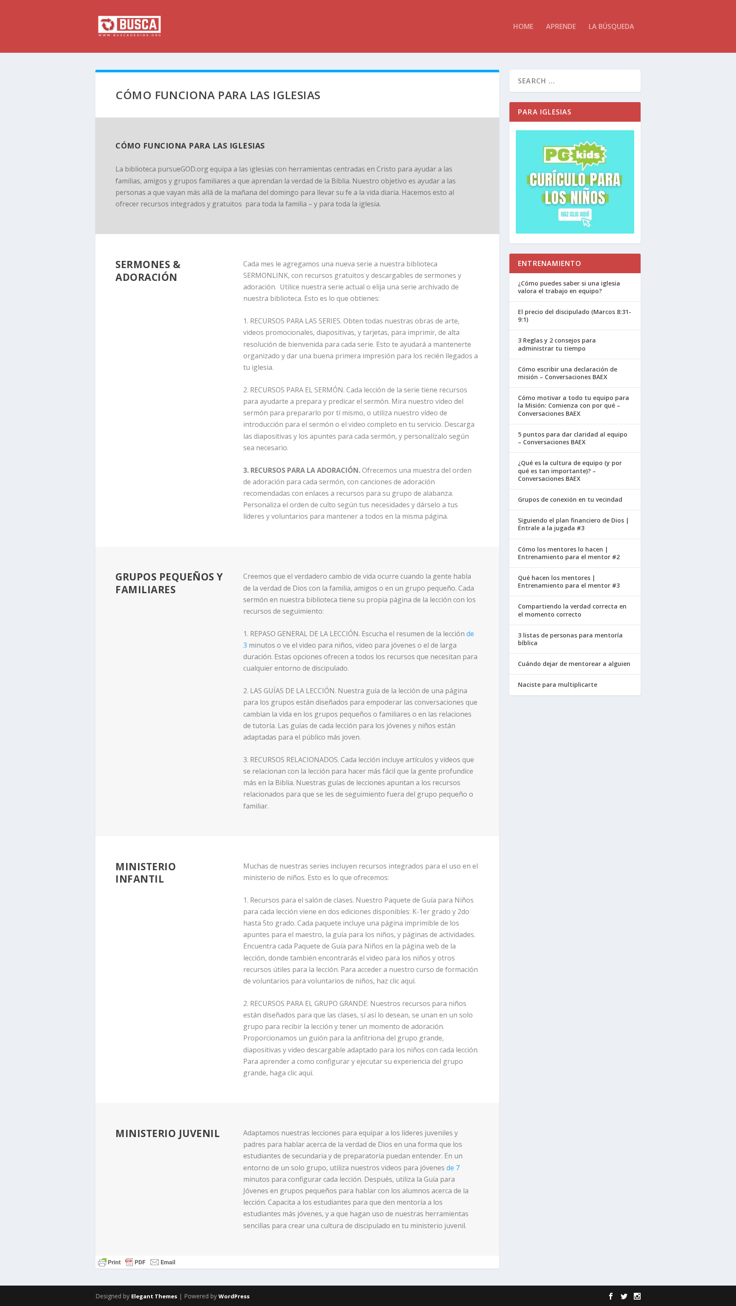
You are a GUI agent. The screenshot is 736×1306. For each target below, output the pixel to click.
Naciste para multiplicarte (557, 684)
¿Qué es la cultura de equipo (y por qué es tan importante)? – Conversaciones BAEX (570, 470)
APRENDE (561, 27)
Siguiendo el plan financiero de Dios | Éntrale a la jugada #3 (573, 524)
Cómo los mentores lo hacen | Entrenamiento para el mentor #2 (569, 553)
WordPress (234, 1296)
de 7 (453, 1167)
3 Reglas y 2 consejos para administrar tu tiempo (557, 344)
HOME (523, 27)
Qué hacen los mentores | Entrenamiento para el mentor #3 (569, 581)
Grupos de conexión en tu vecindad (570, 499)
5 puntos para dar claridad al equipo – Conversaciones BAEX (572, 438)
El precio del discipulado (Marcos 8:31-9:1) (574, 315)
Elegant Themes (154, 1296)
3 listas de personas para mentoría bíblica (570, 639)
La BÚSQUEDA (611, 27)
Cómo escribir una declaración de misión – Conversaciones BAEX (567, 373)
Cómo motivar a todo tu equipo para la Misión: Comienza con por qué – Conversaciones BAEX (573, 405)
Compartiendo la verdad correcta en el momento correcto (572, 610)
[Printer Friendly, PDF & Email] (136, 1262)
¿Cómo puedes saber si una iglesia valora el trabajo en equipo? (569, 287)
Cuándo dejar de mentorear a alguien (574, 664)
